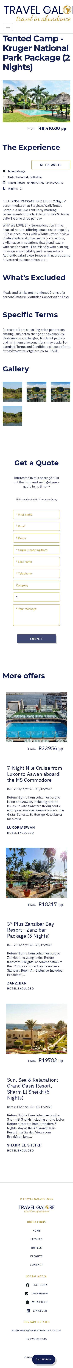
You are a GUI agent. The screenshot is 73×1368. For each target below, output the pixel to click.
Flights (36, 1256)
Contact (36, 1265)
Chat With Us (44, 1359)
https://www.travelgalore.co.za (25, 351)
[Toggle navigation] (8, 27)
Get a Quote (51, 164)
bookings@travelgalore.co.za (36, 1330)
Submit (36, 638)
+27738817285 (36, 1339)
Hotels (36, 1247)
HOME (36, 1230)
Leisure (36, 1239)
